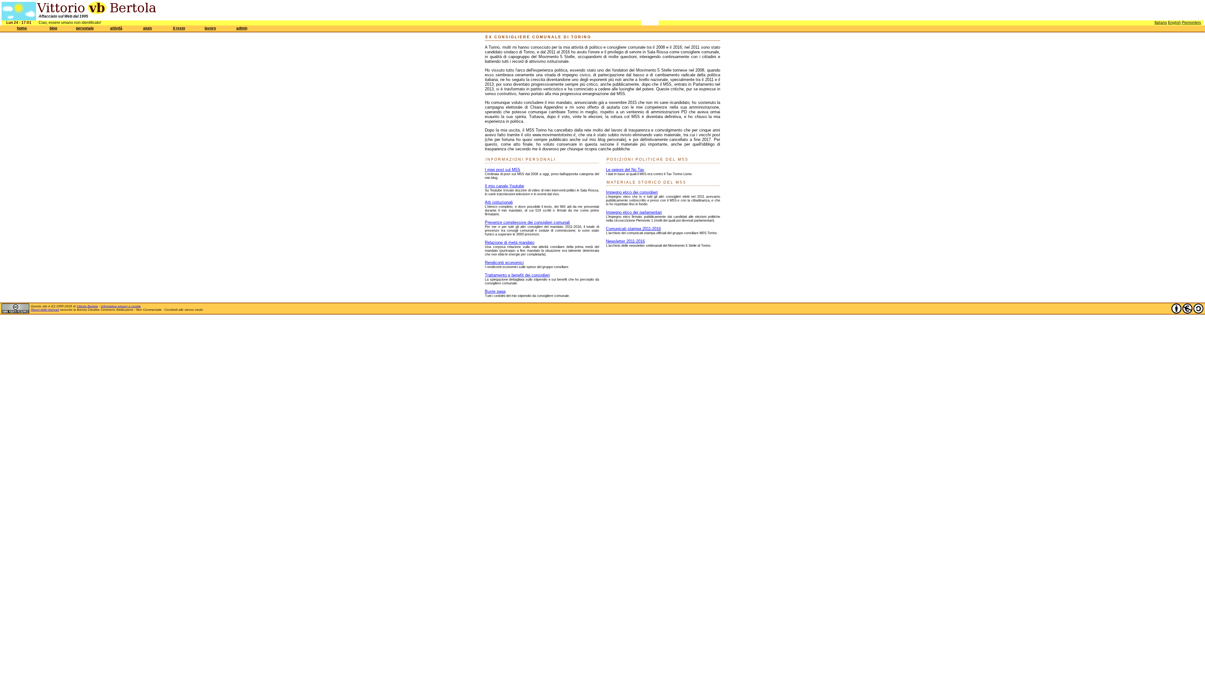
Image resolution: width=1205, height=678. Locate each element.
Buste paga (495, 291)
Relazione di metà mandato (509, 242)
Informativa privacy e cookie (121, 306)
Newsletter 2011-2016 (625, 241)
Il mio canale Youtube (504, 186)
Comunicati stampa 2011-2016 (633, 228)
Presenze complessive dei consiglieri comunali (527, 222)
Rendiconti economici (504, 262)
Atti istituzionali (499, 202)
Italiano (1160, 22)
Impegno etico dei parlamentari (634, 212)
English (1174, 22)
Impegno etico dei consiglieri (632, 192)
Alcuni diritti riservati (45, 309)
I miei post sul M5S (502, 169)
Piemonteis (1191, 22)
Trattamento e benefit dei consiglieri (517, 275)
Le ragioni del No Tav (625, 169)
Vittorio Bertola (87, 306)
